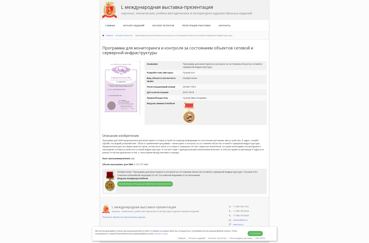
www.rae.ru (238, 224)
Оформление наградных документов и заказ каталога (145, 184)
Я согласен (255, 233)
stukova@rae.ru (240, 220)
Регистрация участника (196, 25)
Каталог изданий (133, 25)
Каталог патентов (163, 25)
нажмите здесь (161, 233)
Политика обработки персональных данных (123, 217)
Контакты (224, 25)
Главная (110, 25)
